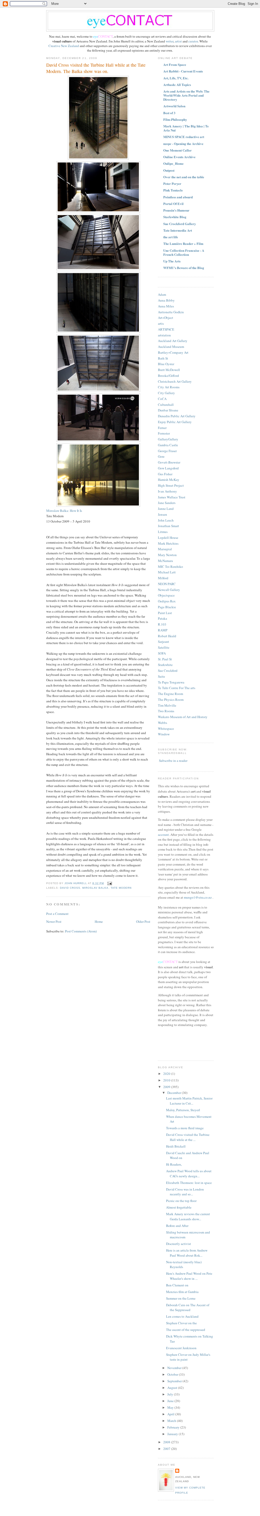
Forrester (164, 433)
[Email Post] (109, 883)
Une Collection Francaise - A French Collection (183, 252)
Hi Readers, (174, 1164)
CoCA (162, 398)
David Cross (70, 887)
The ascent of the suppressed (185, 1329)
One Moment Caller (177, 150)
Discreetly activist (178, 1243)
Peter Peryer (172, 183)
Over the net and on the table (183, 176)
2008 (167, 1442)
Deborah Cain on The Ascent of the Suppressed (187, 1307)
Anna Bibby (166, 300)
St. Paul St (165, 659)
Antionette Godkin (171, 312)
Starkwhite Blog (174, 216)
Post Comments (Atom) (81, 931)
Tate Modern (121, 887)
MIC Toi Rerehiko (170, 566)
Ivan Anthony (167, 491)
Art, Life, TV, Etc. (175, 78)
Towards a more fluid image (185, 1128)
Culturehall (166, 404)
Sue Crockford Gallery (179, 223)
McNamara (165, 560)
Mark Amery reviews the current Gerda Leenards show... (188, 1216)
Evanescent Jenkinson (181, 1348)
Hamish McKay (168, 479)
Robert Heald (167, 636)
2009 (167, 1086)
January (173, 1434)
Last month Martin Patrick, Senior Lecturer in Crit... (189, 1101)
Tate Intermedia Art (177, 230)
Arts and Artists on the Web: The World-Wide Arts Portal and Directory (186, 95)
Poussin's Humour (176, 210)
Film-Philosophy (175, 119)
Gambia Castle (168, 445)
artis (161, 323)
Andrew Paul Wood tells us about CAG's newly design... (189, 1173)
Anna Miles (166, 306)
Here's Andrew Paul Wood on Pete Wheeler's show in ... (189, 1276)
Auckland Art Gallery (172, 340)
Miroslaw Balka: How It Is (64, 510)
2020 (167, 1073)
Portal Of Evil (173, 203)
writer (169, 41)
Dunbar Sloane (168, 410)
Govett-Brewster (169, 462)
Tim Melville (167, 705)
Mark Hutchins (168, 543)
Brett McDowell (169, 369)
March (172, 1420)
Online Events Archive (179, 156)
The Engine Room (170, 693)
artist (179, 41)
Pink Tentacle (173, 190)
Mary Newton (167, 555)
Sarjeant (163, 641)
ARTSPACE (166, 329)
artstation (164, 335)
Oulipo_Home (173, 163)
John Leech (166, 520)
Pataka (162, 618)
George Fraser (167, 451)
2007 (167, 1448)
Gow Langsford (168, 468)
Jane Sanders (166, 502)
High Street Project (171, 485)
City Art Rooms (169, 387)
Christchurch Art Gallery (175, 381)
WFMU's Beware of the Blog (183, 267)
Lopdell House (168, 537)
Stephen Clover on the (181, 1323)
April (171, 1414)
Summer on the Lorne (181, 1298)
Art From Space (174, 64)
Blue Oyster (166, 364)
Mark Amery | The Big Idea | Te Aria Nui (186, 128)
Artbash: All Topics (177, 84)
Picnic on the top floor (181, 1200)
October (173, 1374)
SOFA (162, 653)
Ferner (162, 427)
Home (99, 921)
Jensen (162, 514)
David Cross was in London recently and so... (185, 1192)
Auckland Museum (171, 346)
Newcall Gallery (169, 589)
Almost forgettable (178, 1207)
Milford (163, 578)
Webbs (162, 722)
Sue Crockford (167, 670)
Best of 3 (169, 112)
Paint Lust (165, 613)
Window (164, 734)
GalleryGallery (168, 439)
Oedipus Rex (167, 601)
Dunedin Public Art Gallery (177, 416)
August (172, 1387)
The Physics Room (171, 699)
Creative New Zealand (64, 45)
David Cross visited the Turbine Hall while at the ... (187, 1137)
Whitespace (166, 728)
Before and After (177, 1225)
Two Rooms (166, 711)
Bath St (163, 358)
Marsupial (165, 549)
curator (193, 41)
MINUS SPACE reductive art (183, 136)
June (170, 1401)
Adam (162, 294)
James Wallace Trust (171, 497)
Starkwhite (165, 664)
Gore (161, 456)
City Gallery (166, 393)
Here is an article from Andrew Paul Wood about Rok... (186, 1253)
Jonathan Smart (168, 526)
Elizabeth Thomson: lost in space (189, 1182)
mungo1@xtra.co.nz (198, 897)
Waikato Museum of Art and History (182, 717)
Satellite (163, 647)
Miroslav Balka (95, 887)
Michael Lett (167, 572)
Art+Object (165, 317)
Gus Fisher (165, 474)
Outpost (168, 170)
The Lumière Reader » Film (183, 243)
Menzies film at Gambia (182, 1291)
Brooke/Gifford (168, 375)
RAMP (162, 630)
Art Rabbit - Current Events (183, 71)
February (173, 1427)
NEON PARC (167, 584)
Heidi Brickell (176, 1146)
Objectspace (166, 595)
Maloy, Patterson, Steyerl (183, 1110)
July (170, 1394)
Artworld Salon (174, 105)
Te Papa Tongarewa (171, 682)
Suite (161, 676)
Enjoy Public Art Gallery (175, 422)
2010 (167, 1080)
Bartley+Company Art (173, 352)
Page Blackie (167, 607)
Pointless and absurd (178, 197)
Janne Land (166, 508)
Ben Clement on (177, 1285)
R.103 (162, 624)
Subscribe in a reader (173, 760)
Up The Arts (172, 261)
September (175, 1381)
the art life (170, 236)
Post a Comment (57, 913)
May (170, 1407)
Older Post (143, 921)
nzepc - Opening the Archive (183, 143)
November (174, 1367)
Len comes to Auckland (182, 1316)
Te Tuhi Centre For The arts (176, 688)
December (174, 1092)
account (163, 834)
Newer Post (53, 921)
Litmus (163, 531)
